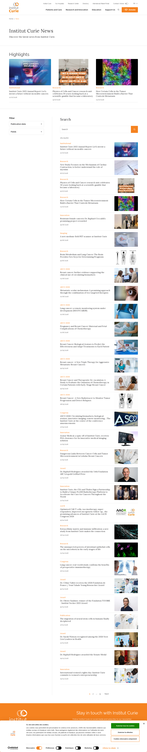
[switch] (59, 748)
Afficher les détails (109, 748)
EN (134, 3)
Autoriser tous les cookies (125, 726)
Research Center (73, 3)
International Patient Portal (101, 3)
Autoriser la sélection (125, 732)
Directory (86, 3)
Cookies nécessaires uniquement (125, 739)
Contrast (118, 3)
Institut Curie (47, 3)
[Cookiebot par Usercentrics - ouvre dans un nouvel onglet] (13, 748)
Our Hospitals (59, 3)
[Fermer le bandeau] (144, 723)
